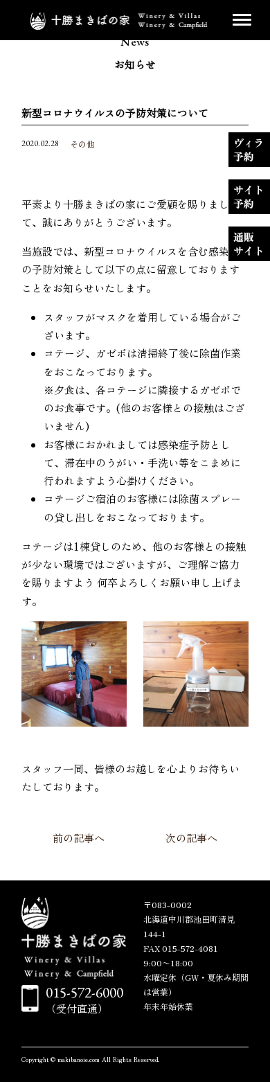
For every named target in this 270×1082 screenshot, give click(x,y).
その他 (82, 144)
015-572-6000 (84, 992)
